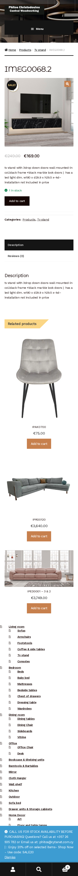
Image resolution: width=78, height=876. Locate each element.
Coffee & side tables (31, 649)
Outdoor (14, 796)
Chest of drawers (29, 696)
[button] (67, 84)
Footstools (24, 643)
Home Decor (17, 815)
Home (12, 50)
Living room (16, 626)
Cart (60, 866)
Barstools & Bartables (23, 766)
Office (13, 743)
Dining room (17, 715)
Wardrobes (24, 708)
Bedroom (15, 667)
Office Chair (25, 747)
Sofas (21, 630)
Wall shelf (15, 784)
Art (19, 819)
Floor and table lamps (32, 825)
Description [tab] (15, 245)
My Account (13, 869)
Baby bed (23, 677)
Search (39, 869)
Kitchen (14, 790)
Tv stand (40, 50)
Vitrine (21, 737)
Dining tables (26, 718)
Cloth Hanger (17, 778)
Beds (20, 671)
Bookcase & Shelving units (26, 759)
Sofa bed (15, 803)
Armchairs (24, 637)
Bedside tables (27, 690)
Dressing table (26, 702)
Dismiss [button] (10, 857)
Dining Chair (25, 725)
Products (25, 50)
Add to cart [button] (39, 444)
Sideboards (24, 731)
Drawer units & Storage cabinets (30, 809)
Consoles (23, 661)
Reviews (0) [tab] (16, 256)
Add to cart (17, 201)
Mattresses (24, 684)
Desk (20, 753)
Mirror (13, 772)
